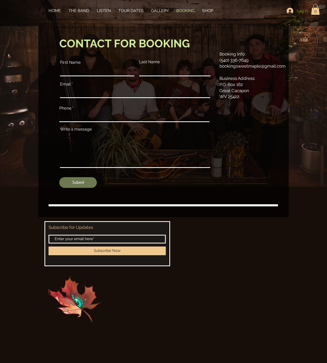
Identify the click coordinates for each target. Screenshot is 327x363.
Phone (65, 108)
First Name (70, 62)
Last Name (149, 62)
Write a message (76, 129)
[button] (315, 9)
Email (65, 84)
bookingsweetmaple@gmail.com (252, 66)
